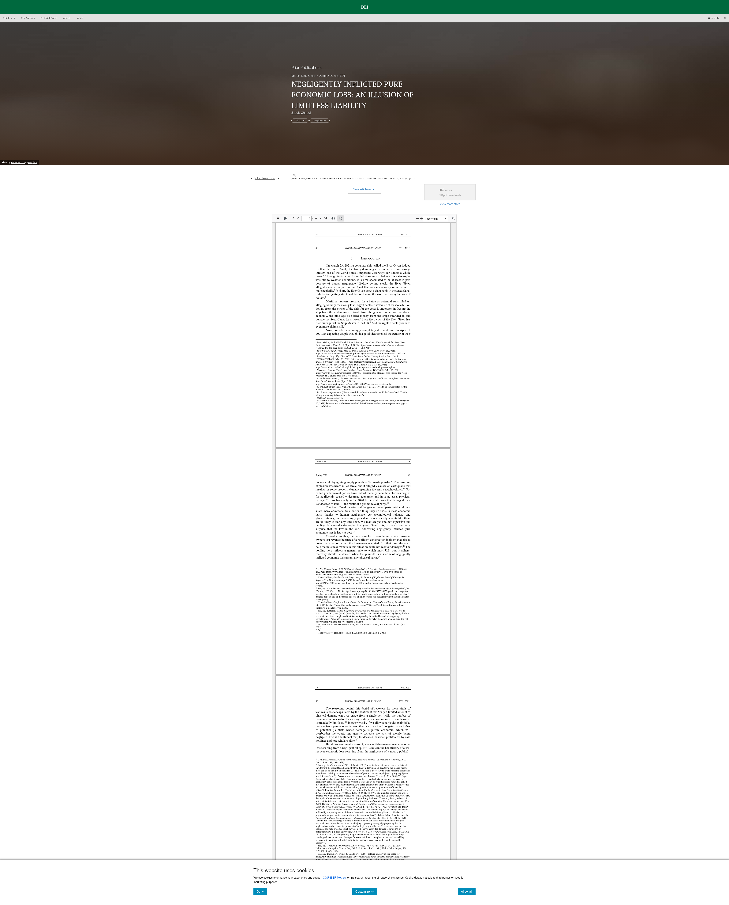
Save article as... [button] (363, 189)
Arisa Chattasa (18, 162)
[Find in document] (453, 218)
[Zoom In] (421, 218)
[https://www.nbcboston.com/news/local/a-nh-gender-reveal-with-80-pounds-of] (367, 571)
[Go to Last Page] (325, 218)
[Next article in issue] (278, 178)
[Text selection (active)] (340, 218)
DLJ (294, 175)
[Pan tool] (333, 218)
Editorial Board (49, 18)
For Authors (28, 18)
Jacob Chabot (301, 113)
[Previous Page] (298, 218)
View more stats (450, 204)
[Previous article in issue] (251, 178)
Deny (261, 891)
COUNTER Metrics (334, 877)
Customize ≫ (366, 891)
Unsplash (32, 162)
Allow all (468, 891)
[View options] (278, 218)
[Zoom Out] (417, 218)
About (66, 18)
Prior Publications (306, 67)
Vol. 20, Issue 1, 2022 (303, 75)
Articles (7, 18)
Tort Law (300, 120)
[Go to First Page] (292, 218)
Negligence (319, 120)
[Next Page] (320, 218)
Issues (79, 18)
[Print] (285, 218)
